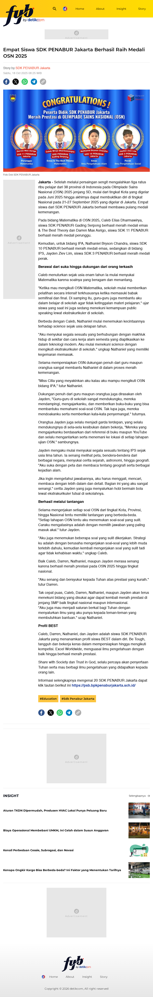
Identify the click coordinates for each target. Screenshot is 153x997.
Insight (121, 9)
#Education (48, 698)
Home (80, 9)
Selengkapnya (137, 795)
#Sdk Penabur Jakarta (78, 698)
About (100, 9)
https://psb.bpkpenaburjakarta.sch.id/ (103, 685)
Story (142, 9)
